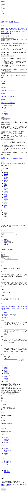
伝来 (5, 103)
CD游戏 (6, 192)
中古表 (9, 31)
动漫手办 (22, 29)
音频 (4, 29)
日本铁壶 (3, 75)
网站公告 (11, 22)
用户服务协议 (7, 461)
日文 (3, 260)
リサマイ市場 (7, 96)
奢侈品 (8, 29)
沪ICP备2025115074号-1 (7, 485)
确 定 (22, 360)
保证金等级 (7, 439)
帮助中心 (16, 22)
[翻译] (15, 121)
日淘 (24, 484)
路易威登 (17, 75)
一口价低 (24, 308)
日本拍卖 (6, 175)
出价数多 (18, 306)
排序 (5, 212)
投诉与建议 (7, 472)
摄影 (11, 29)
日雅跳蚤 (18, 28)
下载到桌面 (7, 114)
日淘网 (5, 239)
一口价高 (3, 310)
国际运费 (6, 453)
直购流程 (6, 440)
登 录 (2, 392)
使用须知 (6, 464)
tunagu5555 (14, 96)
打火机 (2, 33)
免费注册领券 (11, 393)
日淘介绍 (6, 470)
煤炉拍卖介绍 (7, 442)
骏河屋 (5, 181)
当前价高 (19, 308)
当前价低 (14, 308)
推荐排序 (13, 306)
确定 (2, 236)
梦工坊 (2, 103)
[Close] (1, 219)
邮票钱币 (24, 31)
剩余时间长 (9, 308)
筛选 (5, 216)
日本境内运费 (7, 450)
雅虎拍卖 (8, 28)
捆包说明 (6, 454)
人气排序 (3, 306)
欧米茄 (22, 75)
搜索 (2, 162)
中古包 (5, 31)
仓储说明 (6, 451)
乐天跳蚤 (23, 28)
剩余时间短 (7, 373)
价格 (5, 214)
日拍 (9, 241)
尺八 (9, 75)
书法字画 (16, 31)
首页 (2, 22)
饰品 (12, 31)
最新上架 (8, 306)
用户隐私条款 (7, 462)
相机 (7, 75)
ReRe (2, 96)
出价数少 (23, 306)
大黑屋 (2, 90)
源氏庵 (13, 103)
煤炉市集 (13, 28)
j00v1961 (6, 90)
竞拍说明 (6, 437)
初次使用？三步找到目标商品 (7, 56)
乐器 (20, 31)
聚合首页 (6, 174)
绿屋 (8, 103)
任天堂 (13, 75)
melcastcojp (12, 90)
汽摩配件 (6, 33)
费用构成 (6, 448)
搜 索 (2, 262)
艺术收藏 (15, 29)
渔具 (19, 29)
